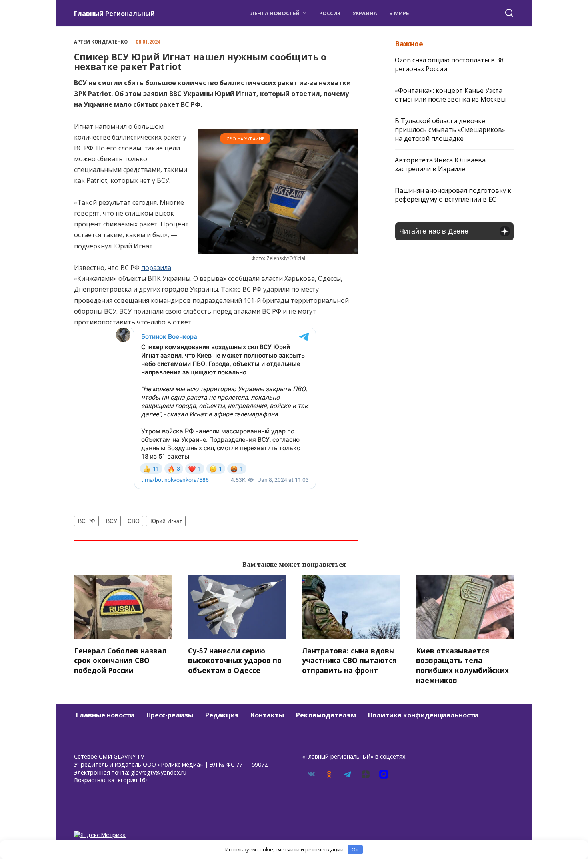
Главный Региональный (114, 13)
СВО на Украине (245, 139)
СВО (134, 521)
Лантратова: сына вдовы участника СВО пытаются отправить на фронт (349, 660)
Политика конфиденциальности (423, 715)
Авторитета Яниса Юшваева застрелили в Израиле (440, 164)
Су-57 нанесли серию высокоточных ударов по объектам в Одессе (235, 660)
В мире (399, 13)
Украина (364, 13)
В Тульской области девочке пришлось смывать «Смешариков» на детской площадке (450, 129)
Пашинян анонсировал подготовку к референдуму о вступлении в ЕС (453, 195)
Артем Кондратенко (101, 42)
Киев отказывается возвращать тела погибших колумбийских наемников (462, 665)
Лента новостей (275, 13)
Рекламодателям (326, 715)
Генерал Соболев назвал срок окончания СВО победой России (120, 660)
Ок (355, 849)
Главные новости (105, 715)
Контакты (267, 715)
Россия (329, 13)
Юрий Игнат (166, 521)
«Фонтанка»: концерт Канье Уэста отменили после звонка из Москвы (450, 95)
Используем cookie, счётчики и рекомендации (284, 849)
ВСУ (111, 521)
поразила (156, 267)
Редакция (222, 715)
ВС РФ (86, 521)
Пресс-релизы (169, 715)
